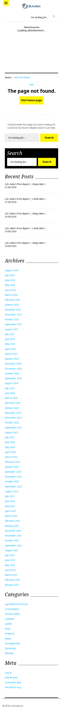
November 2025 (13, 314)
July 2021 (10, 555)
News (8, 628)
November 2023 (13, 417)
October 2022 (12, 481)
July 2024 (10, 388)
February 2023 (12, 461)
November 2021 (13, 535)
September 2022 (13, 486)
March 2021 (11, 574)
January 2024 (12, 407)
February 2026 (12, 299)
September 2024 (13, 378)
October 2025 (12, 319)
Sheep (8, 638)
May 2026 (10, 284)
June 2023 (10, 442)
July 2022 (10, 496)
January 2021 (12, 584)
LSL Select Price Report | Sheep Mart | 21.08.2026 (25, 186)
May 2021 (10, 565)
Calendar (9, 618)
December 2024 (13, 363)
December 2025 (13, 309)
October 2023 (12, 422)
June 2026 (10, 280)
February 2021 (12, 579)
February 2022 (12, 520)
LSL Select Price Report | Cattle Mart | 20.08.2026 (25, 230)
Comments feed (13, 682)
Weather (9, 653)
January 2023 (12, 466)
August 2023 (11, 432)
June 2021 (10, 560)
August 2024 (11, 383)
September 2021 (13, 545)
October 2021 (12, 540)
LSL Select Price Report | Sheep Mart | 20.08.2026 (25, 215)
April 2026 (10, 290)
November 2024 (13, 368)
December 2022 (13, 471)
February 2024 (12, 402)
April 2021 (10, 570)
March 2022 (11, 515)
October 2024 (12, 373)
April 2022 (10, 511)
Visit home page (31, 100)
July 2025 (10, 334)
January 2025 (12, 358)
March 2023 (11, 456)
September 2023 (13, 427)
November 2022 (13, 476)
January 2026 (12, 304)
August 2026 (11, 270)
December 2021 (13, 530)
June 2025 (10, 339)
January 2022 (12, 525)
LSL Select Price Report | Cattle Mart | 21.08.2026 (25, 200)
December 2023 (13, 412)
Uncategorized (12, 643)
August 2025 (11, 329)
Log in (8, 672)
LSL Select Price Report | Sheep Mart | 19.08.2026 (25, 244)
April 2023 (10, 452)
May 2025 (10, 343)
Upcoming (10, 648)
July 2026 (10, 275)
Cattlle (8, 623)
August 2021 (11, 550)
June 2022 (10, 501)
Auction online (12, 613)
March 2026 (11, 294)
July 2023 (10, 437)
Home (8, 77)
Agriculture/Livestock (16, 604)
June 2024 (10, 393)
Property (9, 633)
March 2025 (11, 353)
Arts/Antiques (12, 609)
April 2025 (10, 348)
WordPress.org (13, 687)
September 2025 (13, 324)
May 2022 (10, 506)
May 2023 (10, 447)
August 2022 (11, 491)
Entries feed (11, 677)
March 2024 (11, 398)
